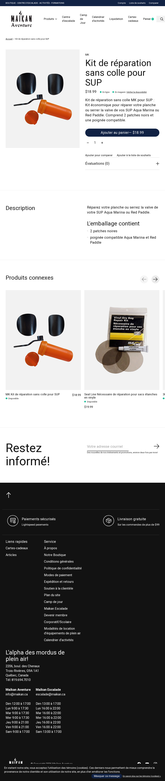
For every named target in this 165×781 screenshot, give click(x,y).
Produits (49, 19)
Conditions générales (59, 561)
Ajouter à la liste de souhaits (134, 155)
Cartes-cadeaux (133, 19)
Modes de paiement (58, 575)
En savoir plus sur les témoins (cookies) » (142, 776)
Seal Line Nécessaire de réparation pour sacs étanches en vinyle (120, 396)
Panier (149, 19)
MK (87, 55)
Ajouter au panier (122, 132)
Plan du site (52, 595)
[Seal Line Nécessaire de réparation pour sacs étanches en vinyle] (122, 340)
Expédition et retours (59, 581)
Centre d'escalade (68, 19)
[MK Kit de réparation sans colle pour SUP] (43, 340)
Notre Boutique (55, 555)
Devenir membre (55, 615)
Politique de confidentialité (63, 568)
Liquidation (116, 19)
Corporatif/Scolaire (57, 622)
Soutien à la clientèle (58, 588)
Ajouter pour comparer (99, 155)
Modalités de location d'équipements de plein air (62, 631)
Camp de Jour (83, 19)
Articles (11, 555)
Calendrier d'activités (98, 19)
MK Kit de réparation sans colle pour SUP (33, 394)
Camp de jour (53, 602)
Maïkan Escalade (56, 608)
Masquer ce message (107, 776)
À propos (50, 548)
